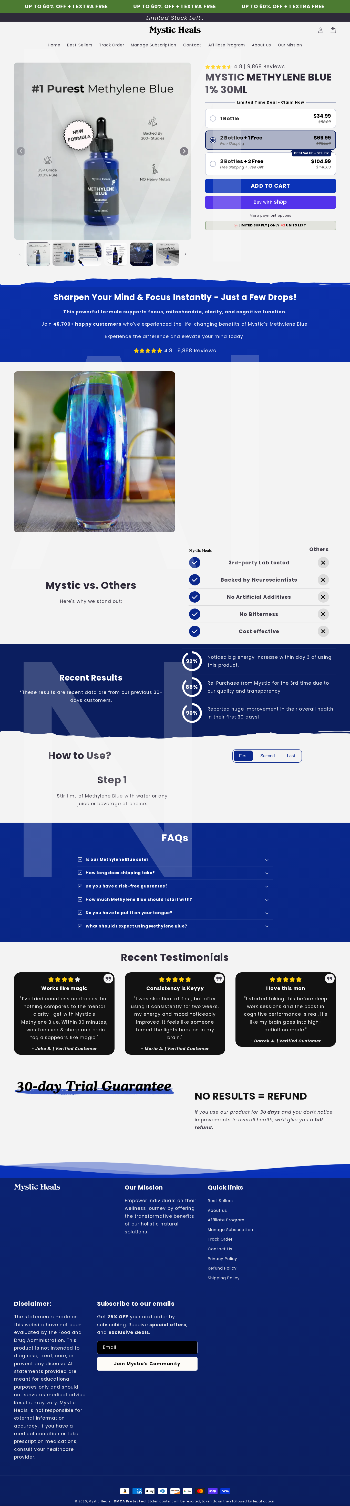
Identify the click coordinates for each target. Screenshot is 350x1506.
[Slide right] (184, 151)
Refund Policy (222, 1268)
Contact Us (220, 1249)
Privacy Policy (223, 1258)
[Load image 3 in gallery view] (89, 254)
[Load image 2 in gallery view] (64, 254)
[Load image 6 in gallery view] (167, 254)
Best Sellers (220, 1200)
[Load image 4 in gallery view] (115, 254)
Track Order (220, 1239)
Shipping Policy (224, 1278)
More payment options (270, 215)
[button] (270, 118)
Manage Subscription (230, 1229)
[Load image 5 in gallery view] (141, 254)
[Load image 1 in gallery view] (38, 254)
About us (217, 1210)
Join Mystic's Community (147, 1364)
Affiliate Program (226, 1220)
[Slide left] (21, 151)
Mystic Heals (99, 1501)
